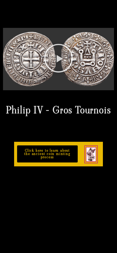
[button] (59, 59)
